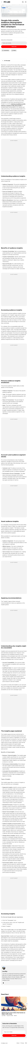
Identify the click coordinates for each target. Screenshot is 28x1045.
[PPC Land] (7, 2)
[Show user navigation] (25, 2)
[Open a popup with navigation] (2, 2)
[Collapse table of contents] (3, 61)
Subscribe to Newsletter (7, 39)
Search (23, 2)
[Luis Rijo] (3, 968)
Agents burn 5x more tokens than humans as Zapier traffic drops (13, 1013)
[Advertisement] (14, 156)
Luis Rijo (4, 971)
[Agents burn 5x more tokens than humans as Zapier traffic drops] (14, 1004)
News (15, 1015)
